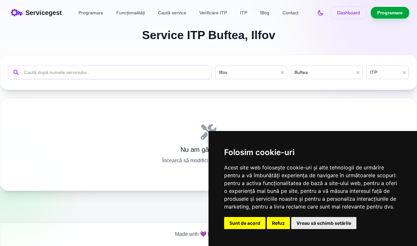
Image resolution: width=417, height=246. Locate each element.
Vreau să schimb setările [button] (323, 223)
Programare (91, 12)
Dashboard (348, 12)
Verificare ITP (213, 12)
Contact (290, 12)
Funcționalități (130, 12)
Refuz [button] (278, 223)
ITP (243, 12)
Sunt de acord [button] (244, 223)
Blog (264, 12)
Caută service (172, 12)
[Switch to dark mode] (320, 13)
